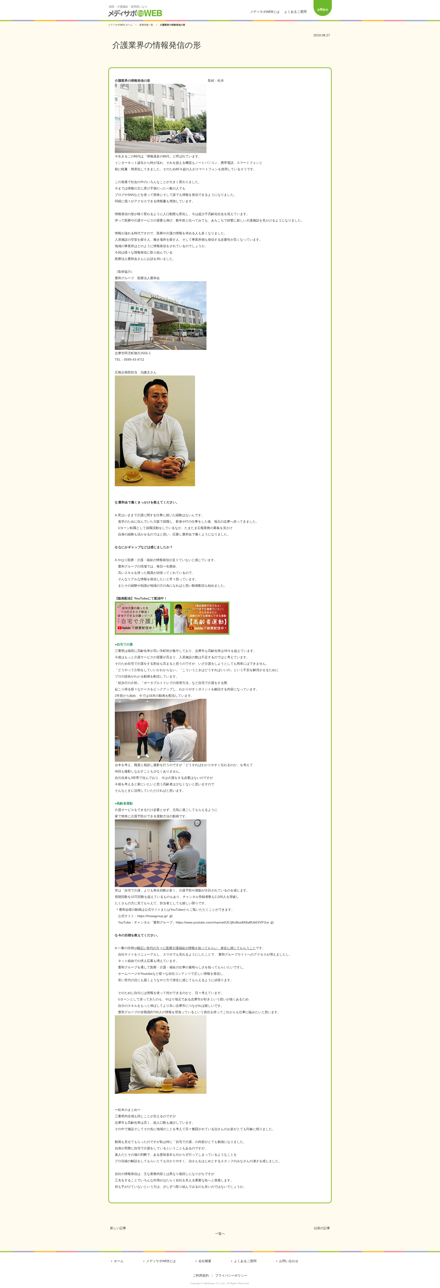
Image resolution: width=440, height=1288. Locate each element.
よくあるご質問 (295, 12)
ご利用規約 (201, 1275)
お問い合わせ (288, 1261)
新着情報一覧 (146, 25)
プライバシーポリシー (231, 1275)
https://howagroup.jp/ (152, 916)
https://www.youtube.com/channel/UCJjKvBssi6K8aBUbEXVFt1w (222, 922)
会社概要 (204, 1261)
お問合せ (322, 9)
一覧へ (220, 1233)
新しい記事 (118, 1228)
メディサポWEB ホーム (120, 25)
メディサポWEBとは (265, 12)
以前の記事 (322, 1228)
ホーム (119, 1261)
